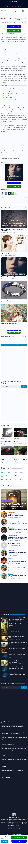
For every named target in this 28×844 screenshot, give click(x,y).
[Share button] (15, 193)
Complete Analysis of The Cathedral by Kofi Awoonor (17, 553)
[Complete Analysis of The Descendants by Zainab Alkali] (4, 514)
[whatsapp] (21, 7)
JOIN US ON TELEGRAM (14, 26)
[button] (23, 11)
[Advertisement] (14, 363)
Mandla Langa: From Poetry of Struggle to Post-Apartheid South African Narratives (16, 674)
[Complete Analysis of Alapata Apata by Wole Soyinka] (4, 530)
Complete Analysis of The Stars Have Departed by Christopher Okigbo (17, 538)
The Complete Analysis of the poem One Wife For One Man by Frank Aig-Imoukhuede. (14, 749)
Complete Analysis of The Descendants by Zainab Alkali (15, 515)
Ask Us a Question (20, 841)
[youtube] (13, 7)
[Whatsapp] (12, 193)
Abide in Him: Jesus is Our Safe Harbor (16, 637)
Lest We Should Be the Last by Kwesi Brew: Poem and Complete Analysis (17, 576)
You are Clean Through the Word (16, 648)
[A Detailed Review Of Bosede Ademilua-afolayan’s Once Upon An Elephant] (4, 522)
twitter (22, 479)
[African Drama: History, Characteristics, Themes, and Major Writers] (4, 560)
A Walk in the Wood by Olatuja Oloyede (16, 624)
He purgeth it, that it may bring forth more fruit (16, 661)
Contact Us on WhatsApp (19, 833)
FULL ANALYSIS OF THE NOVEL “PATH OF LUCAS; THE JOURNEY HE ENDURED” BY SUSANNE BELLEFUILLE (14, 727)
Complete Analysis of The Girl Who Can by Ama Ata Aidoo (17, 568)
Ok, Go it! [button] (5, 841)
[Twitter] (9, 193)
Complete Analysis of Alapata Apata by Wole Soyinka (17, 530)
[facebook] (7, 7)
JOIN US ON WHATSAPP (14, 30)
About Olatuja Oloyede (14, 543)
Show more (22, 207)
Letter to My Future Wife (10, 88)
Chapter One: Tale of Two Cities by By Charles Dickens (7, 441)
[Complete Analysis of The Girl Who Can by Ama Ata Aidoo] (4, 568)
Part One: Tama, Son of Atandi (7, 458)
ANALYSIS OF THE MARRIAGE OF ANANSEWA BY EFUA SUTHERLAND (13, 777)
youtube (22, 475)
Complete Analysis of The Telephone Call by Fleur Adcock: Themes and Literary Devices (14, 733)
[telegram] (18, 7)
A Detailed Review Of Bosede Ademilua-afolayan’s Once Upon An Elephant (17, 522)
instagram (8, 479)
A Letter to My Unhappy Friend (11, 99)
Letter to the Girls (8, 97)
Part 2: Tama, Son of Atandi (19, 441)
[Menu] (2, 10)
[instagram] (15, 7)
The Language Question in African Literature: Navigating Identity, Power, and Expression (17, 668)
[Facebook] (6, 193)
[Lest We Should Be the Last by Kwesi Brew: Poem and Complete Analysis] (4, 576)
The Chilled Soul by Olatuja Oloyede (17, 642)
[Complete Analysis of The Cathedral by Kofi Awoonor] (4, 552)
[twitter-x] (10, 7)
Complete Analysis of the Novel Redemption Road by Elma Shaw (14, 738)
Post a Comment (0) (14, 344)
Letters (7, 189)
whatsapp (8, 475)
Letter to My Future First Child (11, 91)
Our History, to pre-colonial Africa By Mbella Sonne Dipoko (14, 755)
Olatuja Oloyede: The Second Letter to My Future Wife (12, 230)
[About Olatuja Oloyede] (4, 545)
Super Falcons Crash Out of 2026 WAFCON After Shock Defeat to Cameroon (16, 618)
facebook (22, 472)
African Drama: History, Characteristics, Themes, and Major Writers (17, 561)
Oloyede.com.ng (10, 11)
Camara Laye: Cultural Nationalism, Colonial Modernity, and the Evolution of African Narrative (17, 655)
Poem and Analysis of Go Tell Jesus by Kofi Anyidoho (12, 771)
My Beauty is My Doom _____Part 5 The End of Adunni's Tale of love (20, 458)
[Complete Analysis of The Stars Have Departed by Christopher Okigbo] (4, 537)
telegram (8, 472)
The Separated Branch (14, 3)
